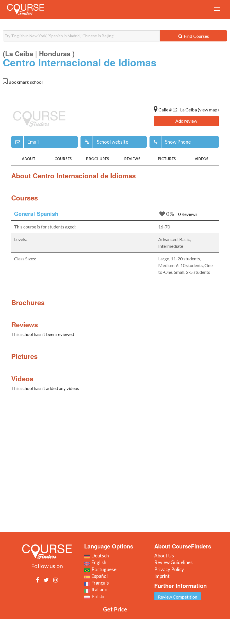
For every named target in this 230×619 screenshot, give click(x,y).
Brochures (97, 158)
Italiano (98, 589)
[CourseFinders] (25, 9)
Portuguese (103, 569)
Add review (186, 120)
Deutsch (99, 556)
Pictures (167, 158)
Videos (201, 158)
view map (208, 109)
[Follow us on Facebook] (37, 579)
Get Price (115, 609)
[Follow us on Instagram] (55, 579)
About (28, 158)
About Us (164, 556)
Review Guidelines (173, 562)
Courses (63, 158)
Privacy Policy (169, 569)
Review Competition (177, 596)
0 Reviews (187, 214)
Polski (97, 596)
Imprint (162, 576)
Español (99, 576)
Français (99, 583)
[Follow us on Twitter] (46, 579)
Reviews (132, 158)
